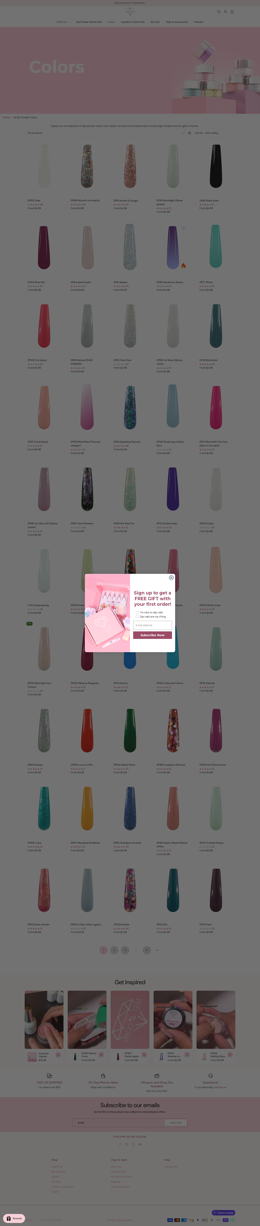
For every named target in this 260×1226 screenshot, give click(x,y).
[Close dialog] (171, 577)
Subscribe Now (153, 635)
